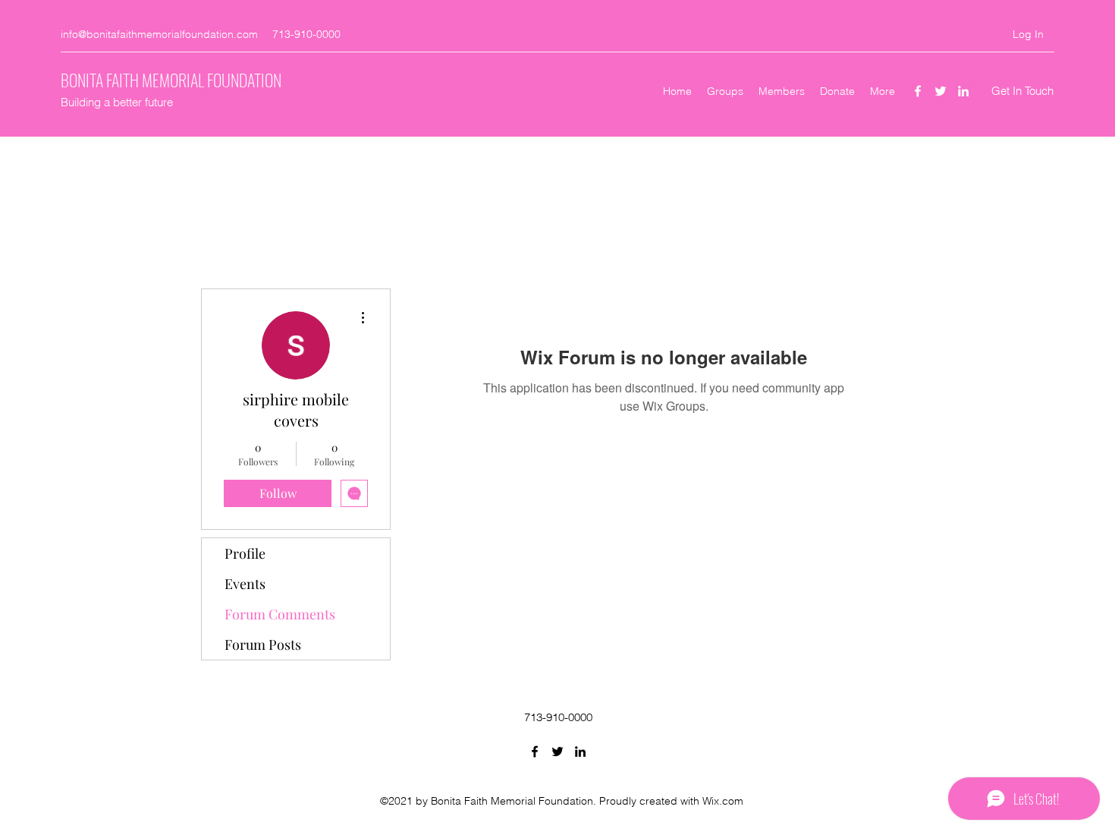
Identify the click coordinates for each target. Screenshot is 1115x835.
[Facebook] (917, 91)
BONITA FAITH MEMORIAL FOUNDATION (171, 80)
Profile (245, 553)
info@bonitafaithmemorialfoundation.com (159, 34)
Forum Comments (280, 614)
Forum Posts (263, 644)
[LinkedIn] (963, 91)
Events (245, 584)
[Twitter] (940, 91)
